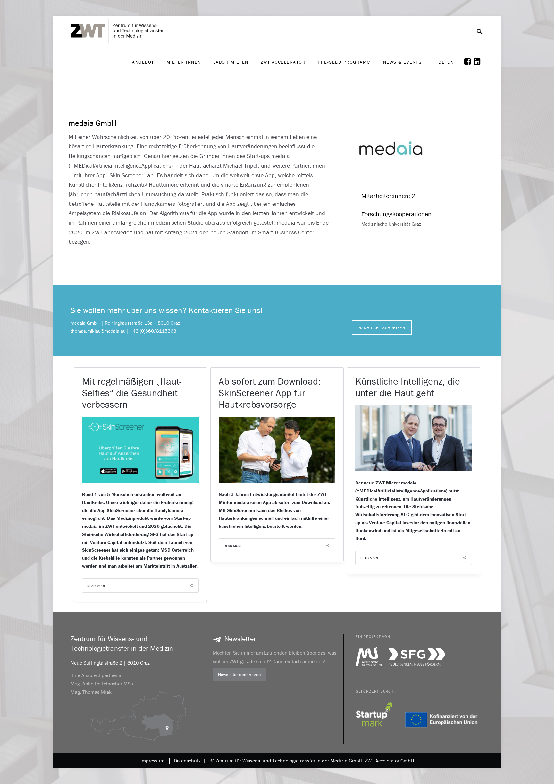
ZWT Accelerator (283, 62)
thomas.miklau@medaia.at (98, 331)
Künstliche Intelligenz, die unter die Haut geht (407, 387)
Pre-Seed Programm (344, 62)
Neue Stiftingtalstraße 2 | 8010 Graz (110, 662)
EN (450, 62)
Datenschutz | (188, 760)
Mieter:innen (183, 62)
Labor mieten (230, 62)
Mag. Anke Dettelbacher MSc (102, 683)
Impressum (152, 760)
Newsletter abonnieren (239, 674)
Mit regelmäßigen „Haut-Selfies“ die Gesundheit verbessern (132, 392)
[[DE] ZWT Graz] (119, 12)
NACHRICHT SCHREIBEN (381, 327)
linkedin (478, 61)
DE (441, 62)
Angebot (143, 62)
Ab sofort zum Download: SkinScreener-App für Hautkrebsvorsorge (270, 392)
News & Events (402, 62)
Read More (96, 585)
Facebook (469, 61)
